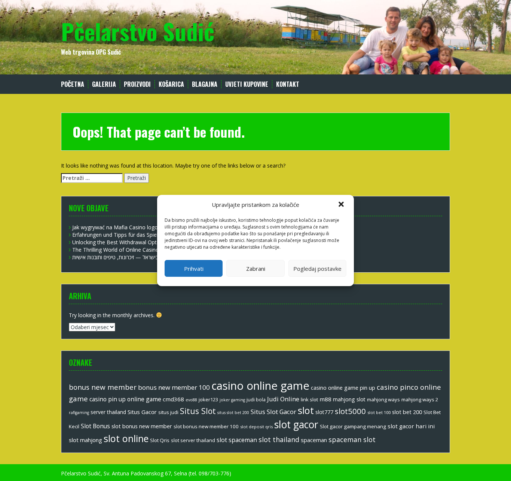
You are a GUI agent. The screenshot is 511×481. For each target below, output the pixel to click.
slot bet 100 (379, 412)
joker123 (208, 399)
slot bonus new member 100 (206, 426)
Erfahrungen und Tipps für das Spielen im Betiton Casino (140, 234)
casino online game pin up (343, 387)
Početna (72, 84)
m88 (325, 399)
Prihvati (194, 268)
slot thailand (278, 439)
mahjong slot (349, 399)
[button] (341, 204)
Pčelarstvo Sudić (137, 31)
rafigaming (79, 412)
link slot (309, 399)
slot (306, 410)
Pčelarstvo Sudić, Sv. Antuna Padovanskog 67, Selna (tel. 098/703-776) (146, 473)
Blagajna (204, 84)
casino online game (260, 385)
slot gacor (296, 424)
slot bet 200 (407, 412)
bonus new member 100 (174, 387)
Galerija (104, 84)
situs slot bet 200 (233, 412)
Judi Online (283, 399)
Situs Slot (198, 410)
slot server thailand (193, 440)
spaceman (314, 440)
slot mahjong (85, 440)
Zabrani (255, 268)
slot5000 (350, 411)
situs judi (168, 412)
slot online (126, 438)
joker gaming (232, 399)
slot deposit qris (256, 426)
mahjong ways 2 (419, 399)
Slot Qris (159, 440)
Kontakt (287, 84)
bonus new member (103, 387)
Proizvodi (137, 84)
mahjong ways (383, 399)
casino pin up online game (125, 399)
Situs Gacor (142, 412)
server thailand (108, 412)
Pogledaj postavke (317, 268)
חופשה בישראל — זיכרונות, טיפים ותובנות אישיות (123, 257)
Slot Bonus (95, 426)
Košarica (171, 84)
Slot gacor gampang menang (353, 426)
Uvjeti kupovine (246, 84)
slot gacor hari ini (411, 426)
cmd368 (173, 399)
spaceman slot (352, 439)
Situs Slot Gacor (273, 411)
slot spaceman (237, 440)
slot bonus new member (141, 426)
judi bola (256, 399)
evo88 (191, 399)
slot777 (324, 412)
